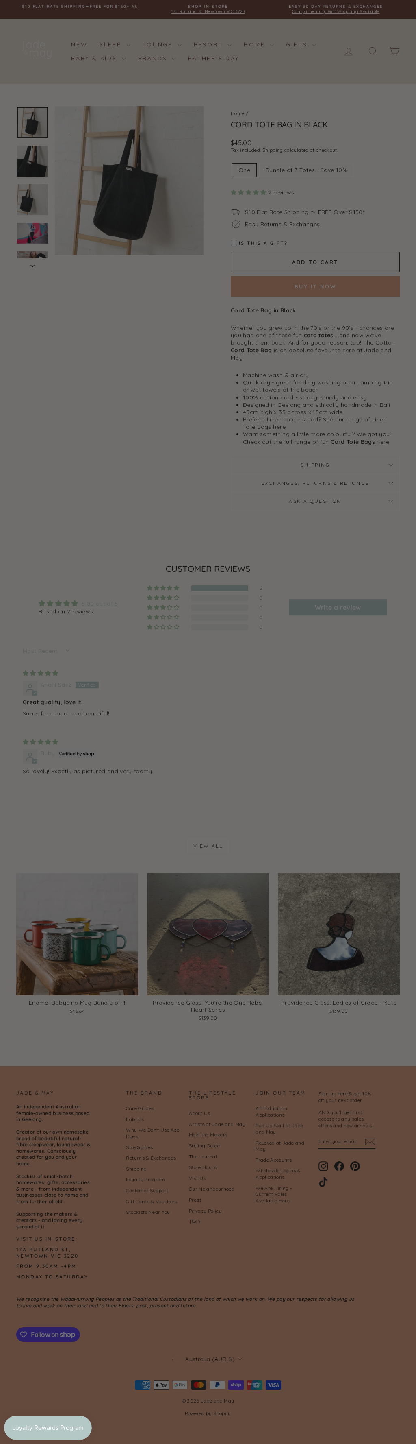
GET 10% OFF (285, 807)
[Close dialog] (355, 616)
